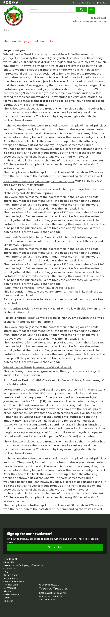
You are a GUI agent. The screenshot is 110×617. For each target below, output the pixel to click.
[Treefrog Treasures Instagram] (7, 2)
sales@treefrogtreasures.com (90, 21)
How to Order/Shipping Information (23, 565)
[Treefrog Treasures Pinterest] (10, 2)
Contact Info (10, 568)
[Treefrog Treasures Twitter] (16, 2)
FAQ (5, 571)
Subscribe (55, 547)
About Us (8, 562)
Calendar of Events (13, 581)
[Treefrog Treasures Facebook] (4, 2)
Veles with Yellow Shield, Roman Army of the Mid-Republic (37, 54)
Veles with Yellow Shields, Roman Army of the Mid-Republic (37, 367)
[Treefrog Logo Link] (16, 16)
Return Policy (10, 575)
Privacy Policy (10, 578)
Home (6, 30)
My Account (10, 558)
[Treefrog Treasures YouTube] (13, 2)
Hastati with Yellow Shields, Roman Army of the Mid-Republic (38, 181)
